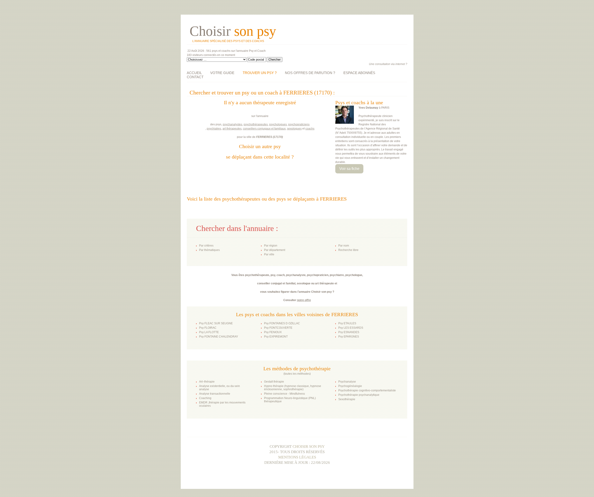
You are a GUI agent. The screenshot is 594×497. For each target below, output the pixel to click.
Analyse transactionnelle (214, 393)
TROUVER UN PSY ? (260, 73)
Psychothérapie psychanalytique (358, 394)
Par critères (206, 245)
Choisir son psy (309, 446)
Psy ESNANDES (348, 332)
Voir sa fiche (349, 169)
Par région (270, 245)
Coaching (205, 398)
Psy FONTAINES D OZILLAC (282, 323)
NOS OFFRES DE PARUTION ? (310, 73)
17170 (278, 137)
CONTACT (195, 77)
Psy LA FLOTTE (209, 332)
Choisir (233, 31)
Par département (274, 250)
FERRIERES (264, 137)
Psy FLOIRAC (207, 327)
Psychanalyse (347, 381)
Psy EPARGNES (348, 336)
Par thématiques (209, 250)
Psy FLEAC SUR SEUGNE (216, 323)
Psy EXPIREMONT (276, 336)
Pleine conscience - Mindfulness (284, 393)
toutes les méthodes (297, 373)
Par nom (343, 245)
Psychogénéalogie (350, 386)
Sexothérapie (346, 399)
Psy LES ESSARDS (350, 327)
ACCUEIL (194, 73)
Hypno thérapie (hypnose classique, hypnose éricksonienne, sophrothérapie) (292, 387)
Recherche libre (348, 250)
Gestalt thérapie (274, 381)
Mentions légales (297, 457)
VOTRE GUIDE (222, 73)
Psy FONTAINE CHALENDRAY (218, 336)
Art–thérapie (207, 381)
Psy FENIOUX (273, 332)
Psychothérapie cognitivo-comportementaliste (367, 390)
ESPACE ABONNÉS (359, 73)
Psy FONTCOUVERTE (278, 327)
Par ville (269, 254)
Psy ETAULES (347, 323)
